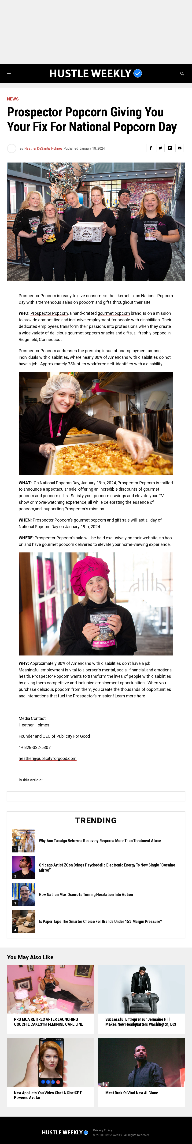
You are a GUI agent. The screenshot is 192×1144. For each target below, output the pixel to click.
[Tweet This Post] (160, 148)
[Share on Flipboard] (170, 148)
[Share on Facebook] (151, 148)
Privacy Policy (102, 1130)
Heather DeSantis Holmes (44, 148)
